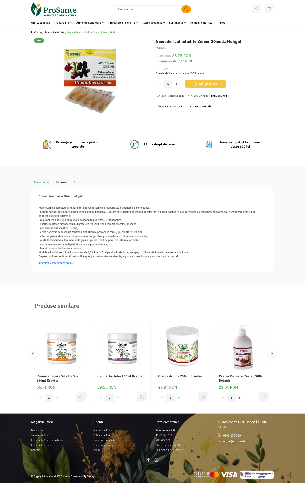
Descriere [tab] (41, 182)
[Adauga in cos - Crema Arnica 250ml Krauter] (203, 397)
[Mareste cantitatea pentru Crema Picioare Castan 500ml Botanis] (239, 398)
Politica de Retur (102, 435)
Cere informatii (202, 106)
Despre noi (37, 430)
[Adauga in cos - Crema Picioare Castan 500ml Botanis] (264, 397)
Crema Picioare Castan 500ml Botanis (242, 378)
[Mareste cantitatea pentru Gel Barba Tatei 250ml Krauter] (118, 398)
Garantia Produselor (104, 440)
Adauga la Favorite (170, 106)
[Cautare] (186, 9)
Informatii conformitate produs (56, 263)
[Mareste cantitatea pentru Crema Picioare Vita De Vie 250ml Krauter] (57, 398)
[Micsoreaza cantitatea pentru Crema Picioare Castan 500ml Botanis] (223, 398)
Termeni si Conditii (41, 435)
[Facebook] (148, 460)
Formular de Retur (103, 445)
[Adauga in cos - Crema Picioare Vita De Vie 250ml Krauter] (81, 397)
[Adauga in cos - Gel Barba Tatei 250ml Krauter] (142, 397)
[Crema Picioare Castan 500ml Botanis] (244, 347)
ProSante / (37, 32)
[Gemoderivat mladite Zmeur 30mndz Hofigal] (90, 81)
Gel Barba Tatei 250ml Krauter (120, 376)
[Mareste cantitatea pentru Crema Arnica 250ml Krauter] (179, 398)
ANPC (96, 450)
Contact (35, 450)
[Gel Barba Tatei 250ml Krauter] (122, 347)
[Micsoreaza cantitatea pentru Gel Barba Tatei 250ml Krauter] (101, 398)
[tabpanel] (90, 81)
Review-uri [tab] (66, 182)
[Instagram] (157, 460)
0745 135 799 (231, 435)
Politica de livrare (41, 445)
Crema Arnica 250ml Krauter (180, 376)
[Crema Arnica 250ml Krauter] (183, 347)
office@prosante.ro (235, 441)
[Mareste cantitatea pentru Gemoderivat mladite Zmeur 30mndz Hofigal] (176, 84)
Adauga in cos (207, 84)
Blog (222, 22)
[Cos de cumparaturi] (269, 8)
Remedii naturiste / (56, 32)
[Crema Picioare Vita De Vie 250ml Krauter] (62, 347)
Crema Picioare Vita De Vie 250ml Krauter (57, 378)
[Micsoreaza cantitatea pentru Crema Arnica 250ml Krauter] (162, 398)
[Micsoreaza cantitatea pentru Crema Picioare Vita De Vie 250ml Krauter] (41, 398)
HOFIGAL (161, 48)
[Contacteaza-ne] (256, 8)
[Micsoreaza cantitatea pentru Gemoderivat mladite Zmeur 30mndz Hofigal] (160, 84)
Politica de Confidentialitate (47, 440)
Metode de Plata (102, 430)
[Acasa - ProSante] (57, 9)
